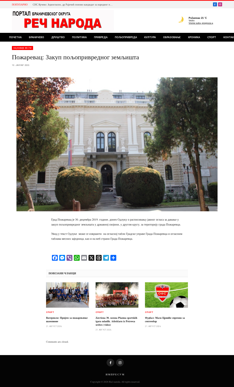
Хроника (194, 37)
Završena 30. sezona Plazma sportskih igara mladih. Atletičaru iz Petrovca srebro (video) (116, 321)
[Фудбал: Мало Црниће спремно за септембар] (166, 295)
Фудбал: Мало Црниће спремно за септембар (165, 319)
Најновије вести (22, 48)
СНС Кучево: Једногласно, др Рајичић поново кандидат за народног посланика (74, 4)
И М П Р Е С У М (115, 374)
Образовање (172, 37)
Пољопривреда (126, 37)
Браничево (36, 37)
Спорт (211, 37)
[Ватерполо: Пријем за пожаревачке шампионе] (67, 295)
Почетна (15, 37)
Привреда (100, 37)
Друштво (58, 37)
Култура (150, 37)
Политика (79, 37)
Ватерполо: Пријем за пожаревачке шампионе (67, 319)
